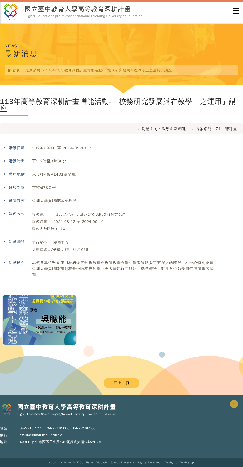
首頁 (16, 70)
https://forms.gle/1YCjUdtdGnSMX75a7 (89, 214)
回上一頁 (121, 383)
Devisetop (187, 462)
